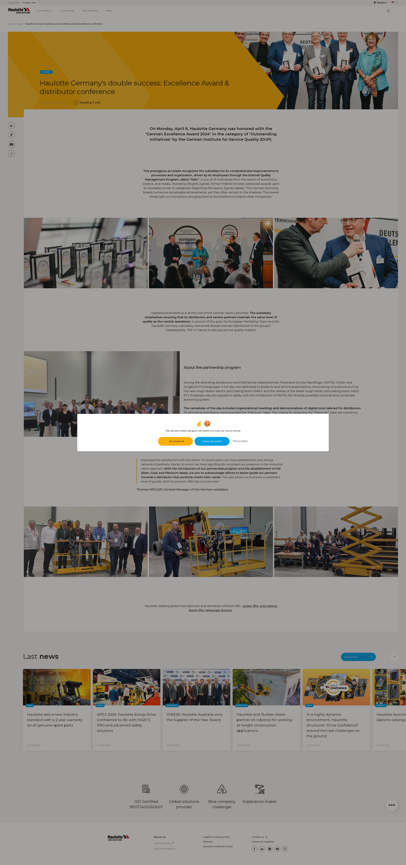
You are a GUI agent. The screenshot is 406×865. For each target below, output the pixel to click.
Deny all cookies (213, 441)
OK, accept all (176, 441)
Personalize (240, 441)
